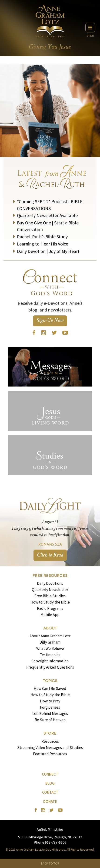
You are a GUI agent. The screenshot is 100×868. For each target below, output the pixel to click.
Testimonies (50, 654)
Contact (50, 792)
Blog (50, 783)
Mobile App (50, 614)
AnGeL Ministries (50, 829)
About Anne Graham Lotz (50, 635)
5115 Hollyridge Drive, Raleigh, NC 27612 (50, 837)
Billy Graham (50, 642)
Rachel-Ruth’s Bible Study (42, 236)
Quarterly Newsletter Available (47, 215)
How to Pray (50, 701)
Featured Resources (50, 753)
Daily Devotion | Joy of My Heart (48, 251)
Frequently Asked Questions (50, 667)
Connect (50, 774)
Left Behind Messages (50, 713)
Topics (50, 680)
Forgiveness (50, 707)
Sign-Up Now (50, 321)
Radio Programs (50, 608)
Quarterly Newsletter (50, 589)
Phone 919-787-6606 (50, 842)
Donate (50, 801)
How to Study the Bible (50, 602)
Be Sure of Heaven (50, 719)
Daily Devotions (50, 583)
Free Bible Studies (50, 595)
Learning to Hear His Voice (42, 244)
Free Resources (50, 575)
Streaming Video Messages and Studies (50, 747)
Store (50, 733)
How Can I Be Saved (50, 688)
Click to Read (50, 555)
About (50, 628)
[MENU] (90, 27)
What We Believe (50, 648)
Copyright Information (50, 661)
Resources (50, 741)
